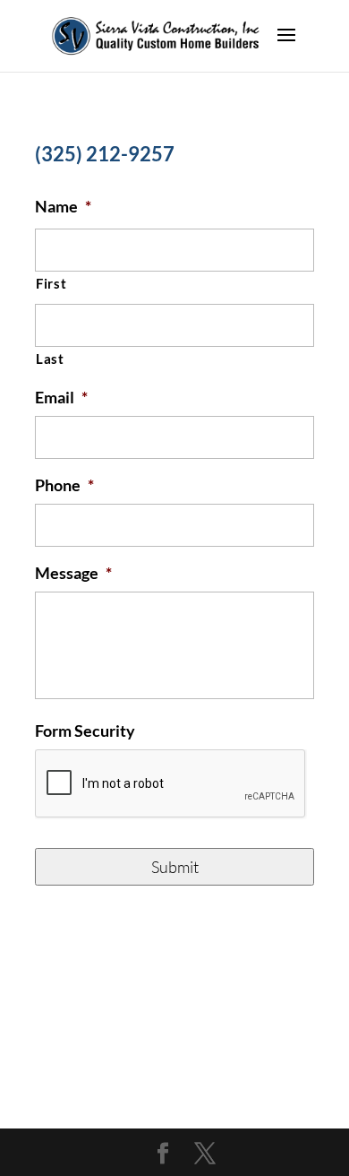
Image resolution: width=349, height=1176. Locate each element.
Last (50, 359)
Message (73, 573)
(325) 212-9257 (104, 154)
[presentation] (171, 784)
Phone (64, 485)
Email (61, 397)
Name (63, 206)
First (51, 283)
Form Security (85, 730)
